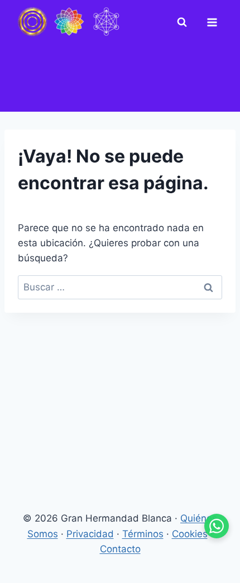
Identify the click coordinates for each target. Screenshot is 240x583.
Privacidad (90, 533)
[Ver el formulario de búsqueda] (184, 22)
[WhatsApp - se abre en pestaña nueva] (216, 526)
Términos (143, 533)
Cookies (190, 533)
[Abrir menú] (214, 22)
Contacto (120, 549)
